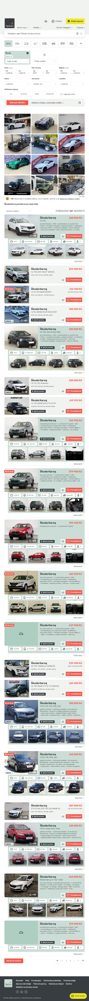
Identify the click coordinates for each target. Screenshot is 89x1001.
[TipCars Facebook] (17, 992)
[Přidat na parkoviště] (63, 236)
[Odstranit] (27, 53)
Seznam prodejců (56, 984)
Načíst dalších (14, 961)
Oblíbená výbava (11, 89)
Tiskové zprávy (40, 984)
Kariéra (69, 984)
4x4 (11, 94)
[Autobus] (63, 43)
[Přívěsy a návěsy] (35, 43)
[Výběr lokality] (77, 34)
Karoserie (35, 79)
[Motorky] (54, 43)
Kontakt (19, 981)
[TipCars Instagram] (26, 992)
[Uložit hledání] (79, 102)
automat (24, 94)
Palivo (6, 79)
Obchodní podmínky (52, 981)
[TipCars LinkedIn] (21, 992)
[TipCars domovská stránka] (10, 23)
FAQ (27, 981)
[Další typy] (81, 43)
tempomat (50, 94)
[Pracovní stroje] (72, 43)
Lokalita (62, 79)
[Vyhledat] (81, 34)
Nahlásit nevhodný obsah (27, 987)
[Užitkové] (17, 43)
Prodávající (36, 981)
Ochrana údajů (69, 981)
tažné (37, 94)
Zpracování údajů (23, 984)
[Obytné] (44, 43)
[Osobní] (8, 43)
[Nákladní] (26, 43)
